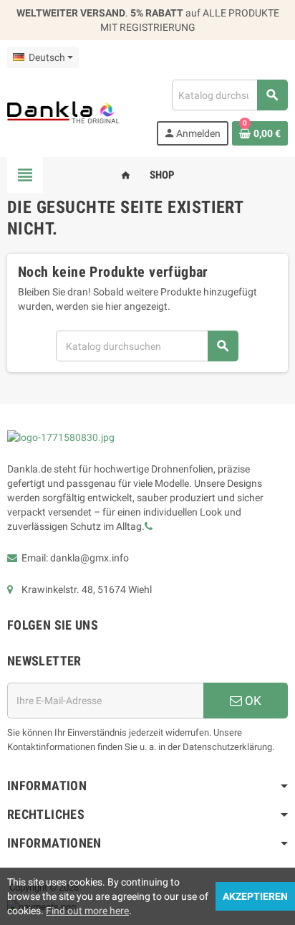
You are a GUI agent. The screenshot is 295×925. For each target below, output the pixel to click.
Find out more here (87, 910)
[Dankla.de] (63, 112)
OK (251, 700)
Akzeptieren (255, 896)
